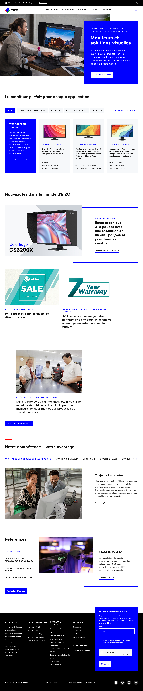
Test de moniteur (57, 636)
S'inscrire (105, 664)
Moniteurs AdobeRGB (36, 641)
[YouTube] (136, 683)
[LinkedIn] (129, 683)
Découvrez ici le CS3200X (105, 250)
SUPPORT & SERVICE (88, 10)
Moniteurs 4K (33, 630)
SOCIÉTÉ (107, 10)
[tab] (10, 110)
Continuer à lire (105, 577)
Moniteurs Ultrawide (36, 637)
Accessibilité (91, 683)
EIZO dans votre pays (81, 650)
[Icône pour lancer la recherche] (136, 10)
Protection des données (54, 683)
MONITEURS (52, 10)
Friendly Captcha (127, 654)
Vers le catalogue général (125, 110)
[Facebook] (116, 683)
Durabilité (77, 630)
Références (77, 627)
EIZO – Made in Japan (102, 75)
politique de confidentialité (113, 642)
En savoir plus (101, 503)
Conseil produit (56, 629)
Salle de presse (79, 637)
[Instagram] (122, 683)
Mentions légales (75, 683)
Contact (76, 634)
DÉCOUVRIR (68, 10)
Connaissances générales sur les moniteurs (57, 642)
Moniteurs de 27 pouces (37, 634)
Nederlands (43, 3)
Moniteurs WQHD (35, 627)
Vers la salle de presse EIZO (18, 423)
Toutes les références (16, 591)
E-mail (101, 626)
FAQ (52, 632)
